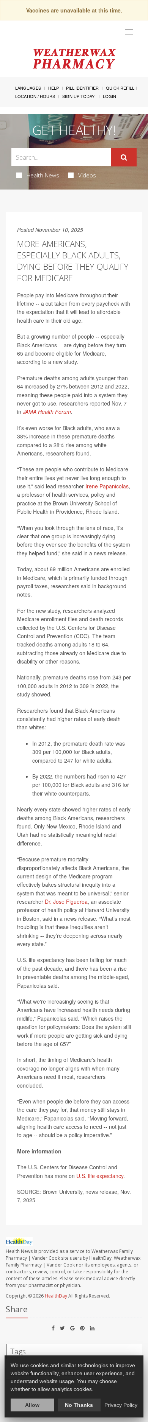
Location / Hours (35, 96)
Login (109, 96)
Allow (32, 1405)
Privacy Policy (120, 1405)
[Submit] (124, 157)
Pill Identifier (82, 88)
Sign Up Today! (79, 96)
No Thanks (79, 1405)
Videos (87, 175)
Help (53, 88)
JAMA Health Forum (47, 411)
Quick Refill (120, 88)
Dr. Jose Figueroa (66, 901)
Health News (43, 175)
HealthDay (56, 1296)
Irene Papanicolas (107, 486)
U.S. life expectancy (99, 1176)
